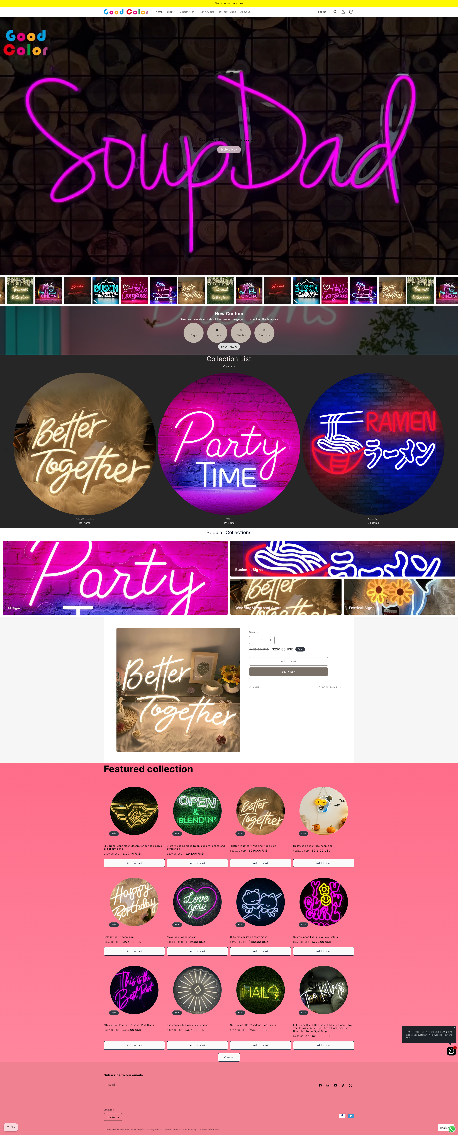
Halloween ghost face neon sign (313, 845)
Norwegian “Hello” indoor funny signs (253, 1025)
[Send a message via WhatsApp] (452, 1129)
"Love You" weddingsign (181, 936)
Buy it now (289, 672)
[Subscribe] (164, 1085)
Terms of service (172, 1129)
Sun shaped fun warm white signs (187, 1025)
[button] (171, 11)
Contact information (209, 1129)
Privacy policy (154, 1129)
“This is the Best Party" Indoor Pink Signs (129, 1025)
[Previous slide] (6, 450)
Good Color (118, 1129)
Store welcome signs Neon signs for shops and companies (196, 847)
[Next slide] (452, 450)
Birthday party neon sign (119, 936)
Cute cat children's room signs (248, 936)
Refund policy (189, 1129)
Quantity (253, 632)
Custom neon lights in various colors (315, 936)
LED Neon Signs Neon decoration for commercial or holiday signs (133, 847)
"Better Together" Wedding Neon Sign (253, 845)
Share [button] (256, 687)
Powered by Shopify (134, 1129)
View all (228, 366)
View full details (328, 687)
